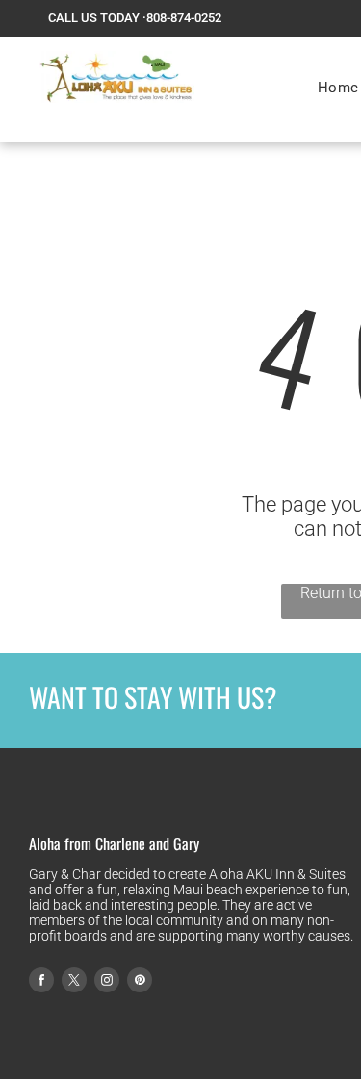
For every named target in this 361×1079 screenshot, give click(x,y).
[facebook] (41, 982)
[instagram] (106, 982)
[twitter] (74, 982)
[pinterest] (139, 982)
